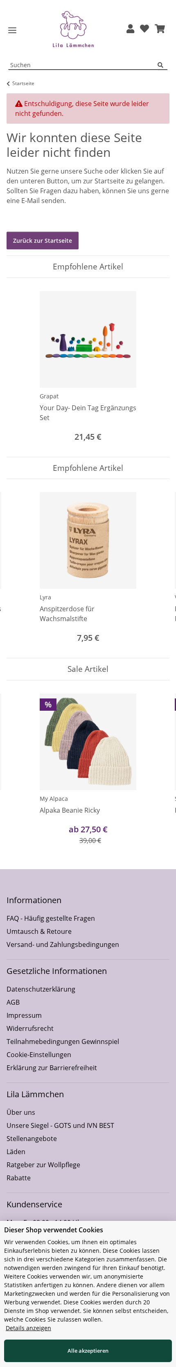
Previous (20, 568)
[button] (130, 29)
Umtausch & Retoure (39, 931)
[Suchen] (162, 65)
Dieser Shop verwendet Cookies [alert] (53, 1229)
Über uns (21, 1112)
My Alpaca (54, 798)
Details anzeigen (28, 1328)
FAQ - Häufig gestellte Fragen (51, 918)
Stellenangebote (32, 1138)
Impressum (24, 1015)
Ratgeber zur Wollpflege (43, 1164)
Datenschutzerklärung (41, 989)
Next (156, 568)
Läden (16, 1151)
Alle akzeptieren (88, 1350)
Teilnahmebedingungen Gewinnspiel (63, 1041)
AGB (13, 1002)
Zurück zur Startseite (42, 240)
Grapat (49, 396)
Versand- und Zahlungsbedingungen (63, 944)
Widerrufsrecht (30, 1028)
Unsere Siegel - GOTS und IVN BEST (60, 1125)
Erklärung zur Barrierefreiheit (52, 1067)
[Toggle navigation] (12, 30)
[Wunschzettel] (144, 29)
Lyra (45, 597)
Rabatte (19, 1177)
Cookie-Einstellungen (39, 1054)
